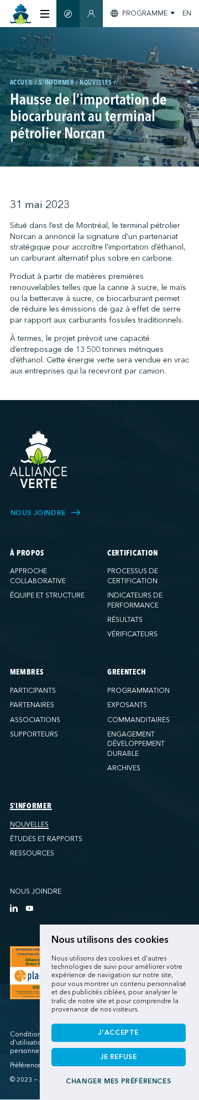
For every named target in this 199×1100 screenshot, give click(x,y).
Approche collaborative (38, 576)
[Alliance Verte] (38, 459)
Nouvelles (29, 824)
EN (186, 13)
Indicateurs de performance (135, 600)
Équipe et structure (47, 595)
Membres (27, 672)
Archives (123, 768)
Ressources (32, 853)
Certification (132, 553)
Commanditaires (138, 719)
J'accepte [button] (118, 1032)
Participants (33, 690)
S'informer (31, 806)
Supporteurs (34, 734)
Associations (35, 719)
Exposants (127, 705)
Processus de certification (132, 576)
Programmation (138, 690)
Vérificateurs (132, 634)
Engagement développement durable (136, 744)
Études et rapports (46, 838)
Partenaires (32, 705)
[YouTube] (29, 908)
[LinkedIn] (14, 908)
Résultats (125, 619)
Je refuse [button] (118, 1056)
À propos (27, 553)
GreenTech (126, 672)
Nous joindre (35, 891)
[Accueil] (21, 14)
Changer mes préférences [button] (118, 1081)
